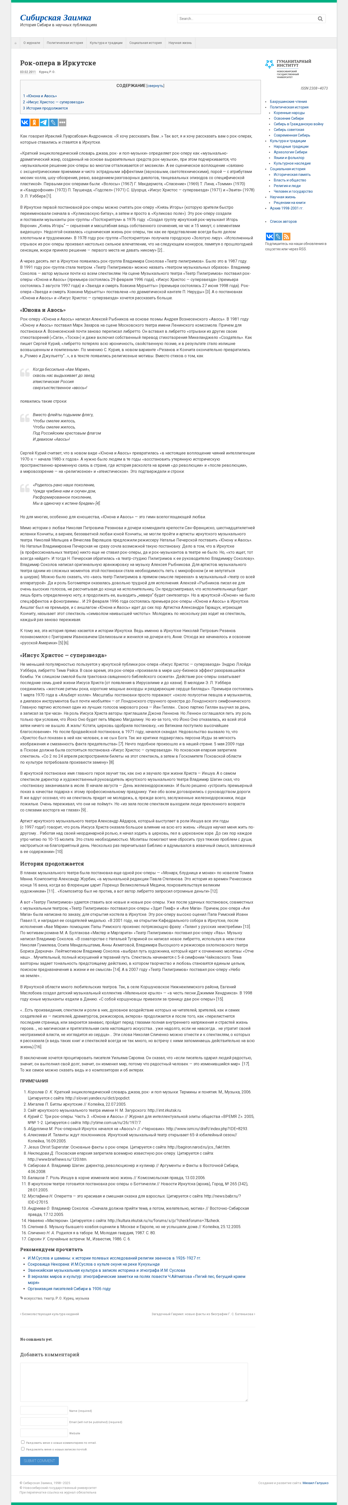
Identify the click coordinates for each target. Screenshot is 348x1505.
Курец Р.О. (47, 72)
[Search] (320, 18)
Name (80, 1411)
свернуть (155, 86)
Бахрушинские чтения (288, 102)
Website (74, 1433)
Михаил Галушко (316, 1483)
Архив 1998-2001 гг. (287, 208)
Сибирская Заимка (55, 17)
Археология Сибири (290, 152)
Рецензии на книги (289, 203)
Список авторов (283, 221)
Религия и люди (287, 186)
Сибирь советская (289, 130)
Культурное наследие (292, 163)
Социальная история (145, 43)
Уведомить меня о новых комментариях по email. (61, 1443)
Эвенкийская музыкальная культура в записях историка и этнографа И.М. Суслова (106, 1270)
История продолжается (45, 108)
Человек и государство (293, 191)
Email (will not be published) (95, 1422)
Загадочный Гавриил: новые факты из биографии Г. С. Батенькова (203, 1314)
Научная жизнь (180, 43)
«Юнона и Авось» (40, 96)
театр (49, 1298)
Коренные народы (289, 113)
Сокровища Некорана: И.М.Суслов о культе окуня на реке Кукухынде (94, 1264)
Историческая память (292, 174)
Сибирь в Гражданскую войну (299, 124)
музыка (82, 1298)
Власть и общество (290, 180)
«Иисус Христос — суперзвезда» (53, 102)
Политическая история (65, 43)
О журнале (31, 43)
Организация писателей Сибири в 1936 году (69, 1288)
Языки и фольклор (289, 158)
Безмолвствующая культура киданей (50, 1314)
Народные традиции (291, 146)
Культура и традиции (106, 43)
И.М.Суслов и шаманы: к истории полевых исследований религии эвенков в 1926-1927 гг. (115, 1258)
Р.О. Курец (65, 1298)
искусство (33, 1298)
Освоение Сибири (289, 118)
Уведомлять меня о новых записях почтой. (56, 1449)
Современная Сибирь (292, 135)
